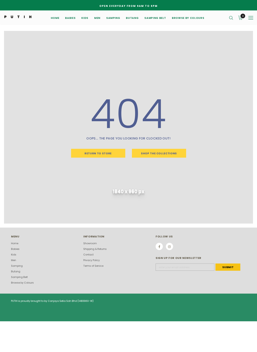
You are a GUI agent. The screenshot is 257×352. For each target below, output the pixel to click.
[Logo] (18, 16)
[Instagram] (169, 246)
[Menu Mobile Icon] (250, 17)
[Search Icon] (231, 18)
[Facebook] (159, 246)
